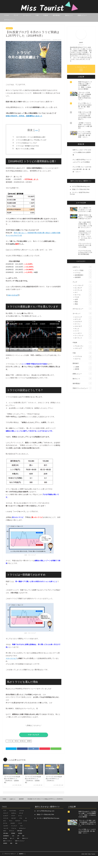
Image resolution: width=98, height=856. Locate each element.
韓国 (83, 301)
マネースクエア (13, 295)
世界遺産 (13, 833)
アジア (16, 15)
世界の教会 (5, 833)
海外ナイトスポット (7, 840)
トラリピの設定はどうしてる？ (26, 143)
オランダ (83, 319)
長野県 (83, 369)
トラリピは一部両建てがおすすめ (27, 146)
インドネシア (83, 285)
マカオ (83, 297)
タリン (4, 820)
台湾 (83, 299)
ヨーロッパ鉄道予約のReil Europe (48, 818)
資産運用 (29, 741)
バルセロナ (12, 823)
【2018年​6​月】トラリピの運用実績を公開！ (31, 137)
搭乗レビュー (82, 15)
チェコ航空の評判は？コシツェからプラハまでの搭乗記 (82, 161)
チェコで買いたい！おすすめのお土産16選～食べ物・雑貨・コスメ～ (82, 169)
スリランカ (83, 290)
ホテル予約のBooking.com (81, 186)
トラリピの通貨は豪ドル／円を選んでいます (31, 140)
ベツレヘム (13, 828)
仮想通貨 (20, 833)
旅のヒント (69, 15)
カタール (83, 358)
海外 (18, 838)
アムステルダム (12, 810)
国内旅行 (82, 363)
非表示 (36, 130)
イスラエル (83, 356)
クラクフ (13, 815)
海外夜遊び (56, 15)
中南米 (45, 15)
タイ (83, 292)
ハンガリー (83, 333)
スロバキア (83, 326)
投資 (15, 741)
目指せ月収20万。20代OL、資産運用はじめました (24, 116)
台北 (13, 835)
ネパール (83, 295)
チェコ (83, 328)
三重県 (83, 367)
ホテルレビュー (9, 20)
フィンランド (83, 335)
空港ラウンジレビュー (82, 388)
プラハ (21, 825)
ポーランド (83, 338)
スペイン (83, 324)
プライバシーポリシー (10, 853)
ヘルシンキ (5, 828)
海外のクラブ (25, 838)
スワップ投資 (83, 270)
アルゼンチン (83, 346)
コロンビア (83, 348)
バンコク (20, 823)
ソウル (20, 818)
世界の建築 (19, 830)
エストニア (83, 317)
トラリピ (9, 741)
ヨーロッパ (27, 15)
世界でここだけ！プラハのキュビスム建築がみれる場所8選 (82, 152)
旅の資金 (22, 741)
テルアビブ (17, 820)
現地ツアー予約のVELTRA (80, 189)
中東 (37, 15)
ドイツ (83, 331)
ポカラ (4, 830)
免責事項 (21, 853)
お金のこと (9, 28)
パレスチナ (5, 825)
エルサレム (13, 813)
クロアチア (83, 321)
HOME (6, 15)
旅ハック (12, 838)
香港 (83, 304)
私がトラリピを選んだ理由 (25, 149)
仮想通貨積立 (83, 275)
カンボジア (83, 288)
